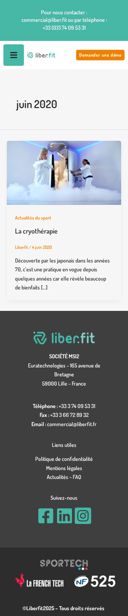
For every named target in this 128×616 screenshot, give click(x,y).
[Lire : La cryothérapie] (64, 172)
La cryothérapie (36, 230)
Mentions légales (64, 468)
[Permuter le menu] (13, 55)
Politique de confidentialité (64, 458)
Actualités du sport (33, 218)
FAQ (77, 477)
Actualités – (60, 477)
